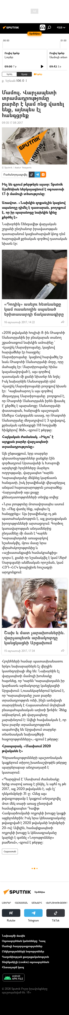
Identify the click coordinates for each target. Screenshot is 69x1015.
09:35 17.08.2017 (12, 122)
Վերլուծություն (57, 902)
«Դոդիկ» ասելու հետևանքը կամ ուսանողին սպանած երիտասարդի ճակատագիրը (34, 309)
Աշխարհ (37, 902)
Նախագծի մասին (13, 935)
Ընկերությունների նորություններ (23, 951)
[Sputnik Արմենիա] (11, 29)
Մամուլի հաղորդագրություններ (22, 946)
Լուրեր (9, 57)
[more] (63, 322)
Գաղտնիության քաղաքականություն (25, 957)
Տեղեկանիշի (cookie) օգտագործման (25, 962)
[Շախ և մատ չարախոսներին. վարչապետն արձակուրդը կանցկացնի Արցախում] (34, 603)
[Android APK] (14, 978)
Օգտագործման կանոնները (19, 941)
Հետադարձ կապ (13, 967)
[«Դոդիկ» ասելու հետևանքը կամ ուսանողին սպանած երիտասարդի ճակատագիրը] (34, 274)
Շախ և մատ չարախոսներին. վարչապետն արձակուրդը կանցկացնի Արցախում (34, 637)
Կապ (42, 941)
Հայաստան (10, 851)
